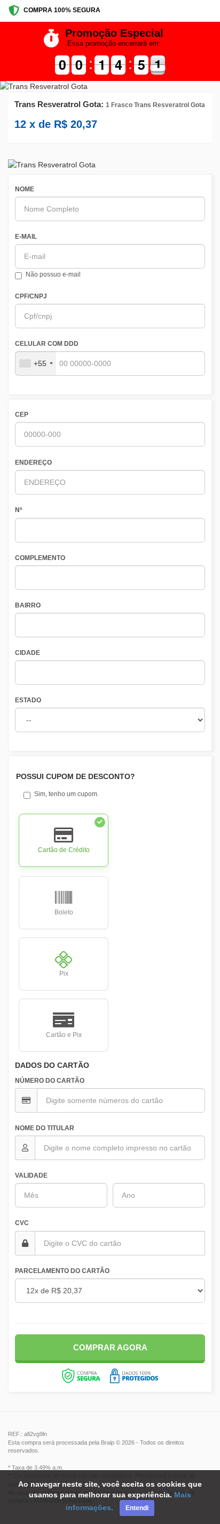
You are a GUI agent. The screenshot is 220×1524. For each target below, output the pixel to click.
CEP (21, 414)
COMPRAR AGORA (110, 1347)
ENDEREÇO (33, 462)
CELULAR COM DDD (46, 343)
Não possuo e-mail (53, 274)
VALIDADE (31, 1175)
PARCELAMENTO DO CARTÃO (62, 1271)
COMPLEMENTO (40, 558)
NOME (24, 189)
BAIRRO (28, 605)
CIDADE (27, 652)
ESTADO (28, 700)
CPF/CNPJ (31, 296)
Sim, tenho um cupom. (66, 794)
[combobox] (35, 363)
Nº (18, 510)
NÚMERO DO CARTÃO (49, 1080)
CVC (22, 1223)
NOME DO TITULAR (44, 1128)
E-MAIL (26, 236)
